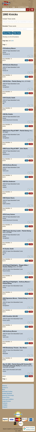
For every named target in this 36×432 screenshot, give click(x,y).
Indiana (5, 187)
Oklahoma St (6, 154)
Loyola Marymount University (10, 120)
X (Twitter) (4, 405)
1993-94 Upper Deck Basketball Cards (13, 251)
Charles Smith (10, 97)
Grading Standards (7, 393)
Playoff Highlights (12, 265)
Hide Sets (16, 33)
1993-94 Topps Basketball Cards (11, 51)
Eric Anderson (10, 181)
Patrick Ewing (16, 81)
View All (30, 56)
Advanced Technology (8, 395)
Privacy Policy (5, 397)
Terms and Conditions (8, 399)
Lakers (8, 320)
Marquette (5, 353)
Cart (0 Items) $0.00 (23, 7)
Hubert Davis (10, 198)
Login (13, 7)
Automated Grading (7, 391)
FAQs (3, 389)
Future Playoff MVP (12, 130)
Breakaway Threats (12, 347)
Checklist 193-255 (12, 316)
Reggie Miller (23, 265)
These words (9, 26)
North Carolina (6, 203)
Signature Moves (11, 298)
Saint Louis (5, 170)
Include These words (9, 19)
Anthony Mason (10, 48)
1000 (12, 40)
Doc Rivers (23, 347)
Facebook (4, 403)
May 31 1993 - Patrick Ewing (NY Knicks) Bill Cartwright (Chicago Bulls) (17, 364)
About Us (4, 385)
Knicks (4, 52)
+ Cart (30, 60)
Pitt (3, 103)
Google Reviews (6, 401)
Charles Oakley (7, 267)
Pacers (4, 271)
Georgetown (6, 87)
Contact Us (6, 7)
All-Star (8, 81)
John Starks (24, 148)
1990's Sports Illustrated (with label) (12, 369)
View (26, 60)
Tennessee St (6, 54)
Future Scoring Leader (13, 231)
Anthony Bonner (11, 165)
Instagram (4, 407)
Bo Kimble (9, 114)
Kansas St (5, 70)
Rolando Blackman (11, 65)
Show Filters (7, 33)
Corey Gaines (10, 214)
